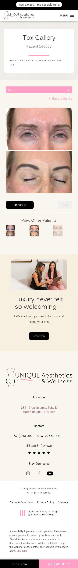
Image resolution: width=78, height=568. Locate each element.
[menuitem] (28, 473)
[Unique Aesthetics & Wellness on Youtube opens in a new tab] (50, 473)
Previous (19, 205)
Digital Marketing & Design (42, 513)
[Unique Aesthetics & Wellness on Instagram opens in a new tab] (28, 473)
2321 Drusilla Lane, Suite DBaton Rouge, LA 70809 (39, 410)
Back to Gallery (61, 98)
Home (12, 60)
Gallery (25, 60)
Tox (11, 64)
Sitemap (63, 502)
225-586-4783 (19, 550)
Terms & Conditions (22, 502)
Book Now (39, 336)
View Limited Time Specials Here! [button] (39, 4)
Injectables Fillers (48, 60)
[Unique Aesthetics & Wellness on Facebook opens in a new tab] (39, 473)
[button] (72, 15)
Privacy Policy (45, 502)
